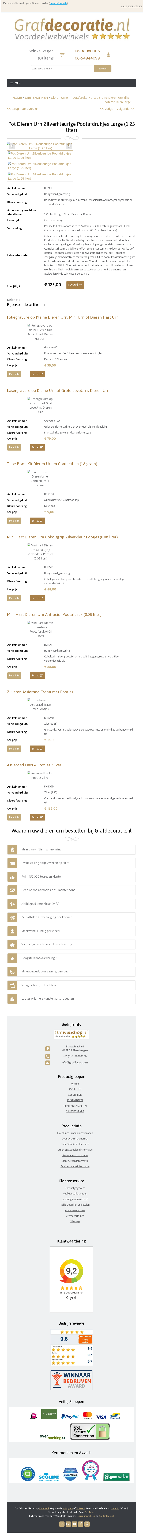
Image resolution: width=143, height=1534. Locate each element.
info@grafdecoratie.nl (75, 1062)
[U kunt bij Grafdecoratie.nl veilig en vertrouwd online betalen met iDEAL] (33, 1418)
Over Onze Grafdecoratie (75, 1144)
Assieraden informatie (75, 1155)
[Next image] (69, 146)
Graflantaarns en (75, 1106)
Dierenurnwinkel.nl (86, 1516)
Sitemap (75, 1221)
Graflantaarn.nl (106, 1516)
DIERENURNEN (36, 97)
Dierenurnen (75, 1100)
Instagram (68, 1508)
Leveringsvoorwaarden (75, 1199)
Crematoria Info (75, 1216)
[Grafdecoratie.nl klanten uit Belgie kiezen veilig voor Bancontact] (115, 1418)
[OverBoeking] (52, 1439)
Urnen (75, 1083)
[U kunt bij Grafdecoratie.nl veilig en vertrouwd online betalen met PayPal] (69, 1418)
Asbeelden (75, 1089)
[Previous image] (12, 146)
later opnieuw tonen (131, 6)
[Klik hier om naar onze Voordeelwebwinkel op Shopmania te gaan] (70, 1480)
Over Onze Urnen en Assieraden (75, 1133)
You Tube (89, 1512)
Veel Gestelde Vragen (75, 1193)
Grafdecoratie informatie (75, 1166)
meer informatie (58, 3)
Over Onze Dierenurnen (75, 1138)
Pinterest (80, 1508)
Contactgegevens (75, 1188)
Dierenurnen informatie (75, 1161)
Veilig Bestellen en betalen (75, 1204)
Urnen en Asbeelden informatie (75, 1149)
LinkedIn (115, 1508)
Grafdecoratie (75, 1111)
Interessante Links (75, 1210)
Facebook (44, 1508)
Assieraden (75, 1095)
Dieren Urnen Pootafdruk (68, 97)
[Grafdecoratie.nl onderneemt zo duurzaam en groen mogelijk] (116, 1480)
